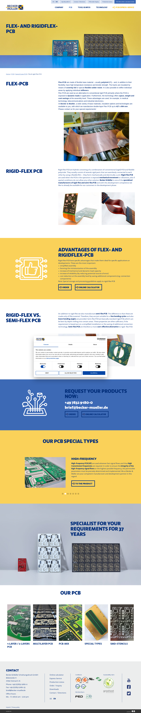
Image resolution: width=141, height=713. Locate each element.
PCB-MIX (64, 643)
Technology (101, 7)
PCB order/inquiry (94, 2)
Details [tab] (71, 344)
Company (59, 7)
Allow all (94, 373)
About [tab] (95, 344)
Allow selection (70, 373)
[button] (62, 494)
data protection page (52, 358)
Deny (47, 373)
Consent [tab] (46, 344)
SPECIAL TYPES (93, 643)
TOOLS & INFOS (84, 7)
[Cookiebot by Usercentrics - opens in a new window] (98, 339)
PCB (70, 7)
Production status (107, 2)
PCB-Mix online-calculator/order (125, 2)
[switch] (61, 366)
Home (8, 74)
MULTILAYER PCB (43, 643)
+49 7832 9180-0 (65, 2)
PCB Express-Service (125, 7)
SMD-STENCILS (119, 643)
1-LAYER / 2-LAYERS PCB (18, 645)
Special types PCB (21, 74)
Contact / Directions (79, 2)
